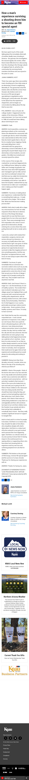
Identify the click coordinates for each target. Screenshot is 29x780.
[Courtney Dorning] (5, 516)
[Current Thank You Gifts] (14, 635)
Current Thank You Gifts (14, 655)
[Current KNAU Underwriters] (14, 670)
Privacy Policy (6, 745)
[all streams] (27, 778)
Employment (6, 752)
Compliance (6, 755)
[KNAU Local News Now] (14, 547)
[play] (2, 778)
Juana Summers (11, 30)
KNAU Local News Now (14, 563)
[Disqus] (14, 702)
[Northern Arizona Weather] (14, 583)
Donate (24, 2)
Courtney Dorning (16, 514)
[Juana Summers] (5, 489)
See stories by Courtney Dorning (17, 524)
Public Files (6, 748)
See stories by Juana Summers (16, 495)
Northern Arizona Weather (14, 597)
